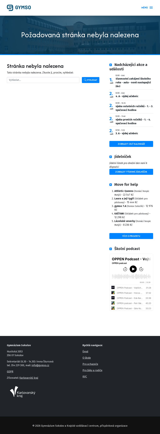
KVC (84, 376)
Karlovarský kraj (28, 377)
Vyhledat (91, 80)
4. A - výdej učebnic (127, 96)
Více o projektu (131, 236)
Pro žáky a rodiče (92, 370)
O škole (86, 357)
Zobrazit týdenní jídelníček (131, 171)
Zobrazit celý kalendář (131, 144)
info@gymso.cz (40, 365)
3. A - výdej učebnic (127, 133)
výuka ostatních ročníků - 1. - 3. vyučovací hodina (134, 108)
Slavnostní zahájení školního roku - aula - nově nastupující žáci (133, 82)
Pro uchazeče (90, 364)
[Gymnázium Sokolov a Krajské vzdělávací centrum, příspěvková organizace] (20, 8)
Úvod (85, 351)
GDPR (10, 371)
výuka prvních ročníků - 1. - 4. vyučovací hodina (133, 121)
